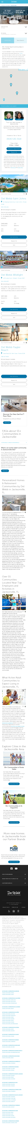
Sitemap (23, 907)
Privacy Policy (6, 907)
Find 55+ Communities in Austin (7, 1113)
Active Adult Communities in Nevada (10, 1066)
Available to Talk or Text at (14, 135)
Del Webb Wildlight (12, 275)
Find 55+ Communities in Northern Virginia (9, 1122)
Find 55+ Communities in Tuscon (8, 994)
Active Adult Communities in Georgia (10, 1027)
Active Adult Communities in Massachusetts (12, 1050)
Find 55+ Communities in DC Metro (8, 1046)
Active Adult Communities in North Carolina (12, 1073)
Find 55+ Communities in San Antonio (8, 1117)
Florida (7, 5)
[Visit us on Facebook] (12, 869)
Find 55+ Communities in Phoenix (8, 992)
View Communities (14, 861)
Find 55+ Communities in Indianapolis (8, 1041)
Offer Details (14, 22)
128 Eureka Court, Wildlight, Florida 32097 (14, 278)
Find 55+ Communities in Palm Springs (9, 1001)
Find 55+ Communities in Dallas (7, 1112)
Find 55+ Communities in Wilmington (8, 1078)
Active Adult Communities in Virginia (10, 1120)
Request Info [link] (14, 152)
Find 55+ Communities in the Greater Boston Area (11, 1052)
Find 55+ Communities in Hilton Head (8, 1098)
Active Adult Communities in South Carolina (12, 1094)
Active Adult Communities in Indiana (10, 1039)
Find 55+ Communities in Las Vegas (8, 1068)
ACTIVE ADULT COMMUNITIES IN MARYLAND (11, 1045)
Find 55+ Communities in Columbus (8, 1084)
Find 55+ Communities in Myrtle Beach (9, 1099)
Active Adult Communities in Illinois (10, 1034)
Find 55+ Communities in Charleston (8, 1096)
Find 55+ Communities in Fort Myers (8, 1013)
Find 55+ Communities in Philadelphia (8, 1091)
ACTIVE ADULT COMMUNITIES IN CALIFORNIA (11, 998)
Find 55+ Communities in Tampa (8, 1020)
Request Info (14, 241)
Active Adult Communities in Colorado (11, 1006)
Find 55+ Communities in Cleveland (8, 1085)
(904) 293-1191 (5, 207)
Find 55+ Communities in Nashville (8, 1106)
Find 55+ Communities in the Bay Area (9, 999)
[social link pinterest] (26, 194)
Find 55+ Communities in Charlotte (8, 1075)
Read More (5, 470)
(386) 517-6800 (5, 356)
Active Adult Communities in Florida (10, 1012)
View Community (14, 237)
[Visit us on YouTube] (16, 869)
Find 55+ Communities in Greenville (8, 1101)
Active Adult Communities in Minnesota (11, 1061)
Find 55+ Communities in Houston (8, 1115)
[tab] (14, 442)
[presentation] (1, 15)
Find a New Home (14, 783)
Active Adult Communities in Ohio (10, 1082)
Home (2, 5)
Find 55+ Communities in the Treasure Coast (10, 1023)
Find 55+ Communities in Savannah (8, 1030)
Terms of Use (15, 907)
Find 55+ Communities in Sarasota (8, 1018)
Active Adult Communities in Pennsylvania (11, 1089)
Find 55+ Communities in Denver (8, 1008)
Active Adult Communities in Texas (10, 1110)
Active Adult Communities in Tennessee (11, 1105)
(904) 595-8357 (5, 281)
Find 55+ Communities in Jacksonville (8, 1015)
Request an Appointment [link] (14, 148)
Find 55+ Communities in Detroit (7, 1057)
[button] (11, 85)
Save (14, 245)
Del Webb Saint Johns (13, 198)
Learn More (7, 422)
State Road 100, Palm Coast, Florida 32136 (14, 353)
